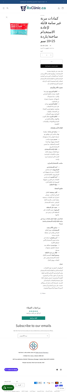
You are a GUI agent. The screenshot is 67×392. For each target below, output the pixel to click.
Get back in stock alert (51, 66)
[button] (4, 8)
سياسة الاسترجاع (49, 391)
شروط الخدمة (32, 391)
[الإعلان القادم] (64, 2)
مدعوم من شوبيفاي (16, 391)
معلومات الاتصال (24, 391)
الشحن (47, 48)
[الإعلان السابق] (3, 2)
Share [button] (43, 293)
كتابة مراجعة (33, 318)
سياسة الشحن (57, 391)
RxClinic (10, 391)
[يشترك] (47, 336)
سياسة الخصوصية (40, 391)
